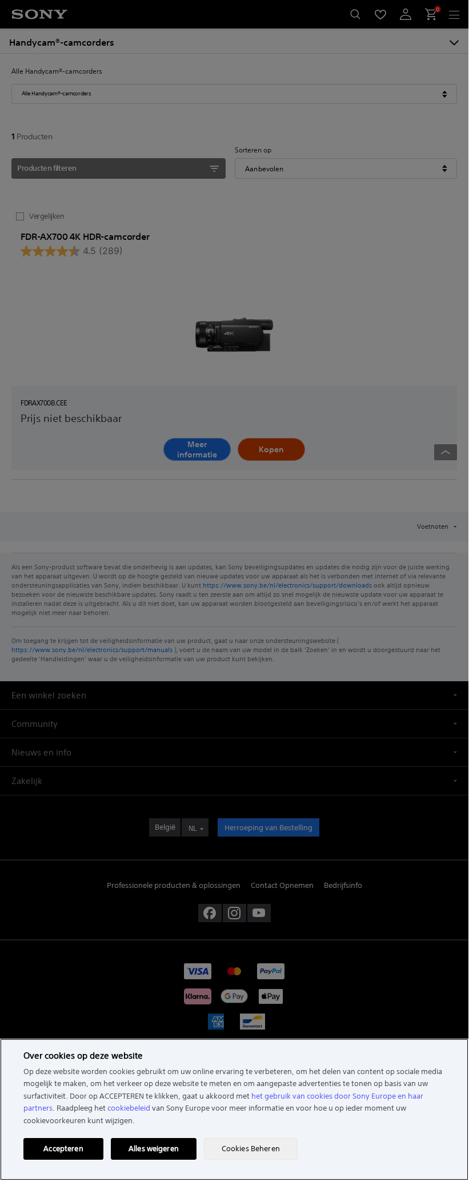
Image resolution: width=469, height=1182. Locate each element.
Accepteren (63, 1148)
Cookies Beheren (251, 1148)
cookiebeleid (128, 1108)
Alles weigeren (154, 1148)
